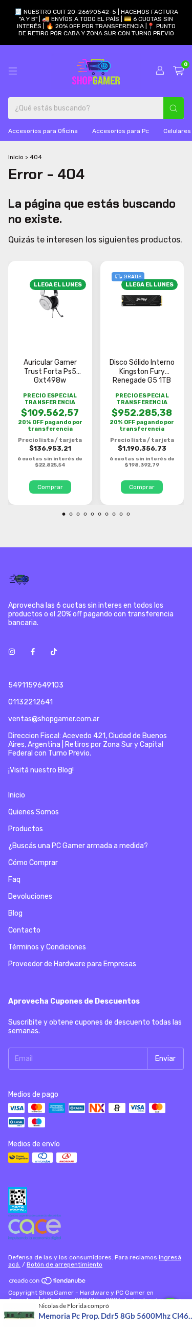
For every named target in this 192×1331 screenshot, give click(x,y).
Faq (14, 879)
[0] (178, 71)
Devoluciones (30, 896)
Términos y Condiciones (47, 947)
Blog (15, 913)
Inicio (16, 157)
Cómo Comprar (33, 862)
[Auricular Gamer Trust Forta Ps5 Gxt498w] (50, 298)
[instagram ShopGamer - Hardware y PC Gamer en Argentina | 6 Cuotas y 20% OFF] (11, 652)
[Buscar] (173, 108)
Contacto (24, 930)
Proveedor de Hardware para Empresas (72, 964)
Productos (25, 829)
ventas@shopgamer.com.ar (53, 719)
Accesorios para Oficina (43, 131)
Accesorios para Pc (120, 131)
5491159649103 (35, 685)
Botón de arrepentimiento (64, 1264)
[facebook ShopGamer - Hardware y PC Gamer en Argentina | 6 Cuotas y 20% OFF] (32, 652)
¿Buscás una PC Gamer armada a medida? (78, 845)
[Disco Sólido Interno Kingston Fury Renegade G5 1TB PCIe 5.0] (141, 300)
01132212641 (30, 702)
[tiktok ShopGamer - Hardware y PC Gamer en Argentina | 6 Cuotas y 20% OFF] (53, 652)
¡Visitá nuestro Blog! (41, 770)
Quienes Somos (33, 812)
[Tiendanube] (48, 1282)
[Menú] (12, 71)
